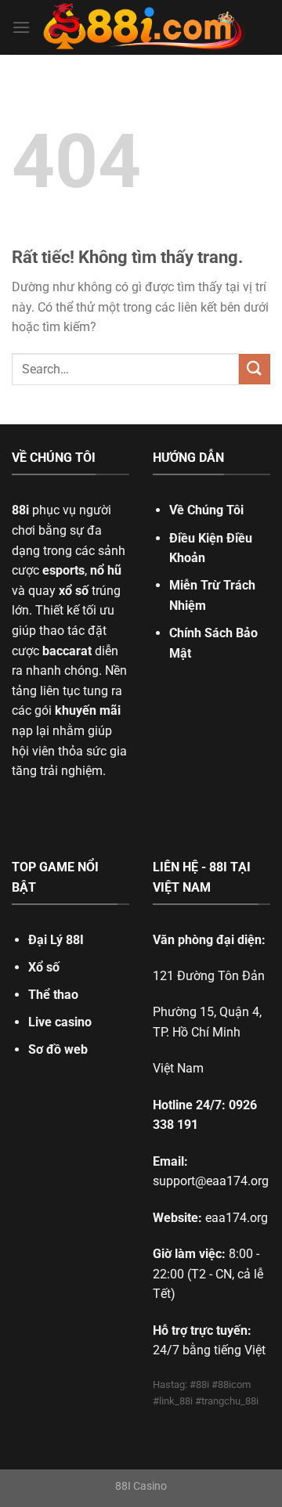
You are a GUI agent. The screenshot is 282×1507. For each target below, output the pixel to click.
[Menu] (21, 27)
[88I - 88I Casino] (144, 27)
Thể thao (53, 994)
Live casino (60, 1022)
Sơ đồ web (58, 1049)
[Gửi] (254, 369)
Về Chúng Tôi (206, 510)
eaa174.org (236, 1217)
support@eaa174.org (211, 1181)
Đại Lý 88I (56, 939)
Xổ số (44, 967)
